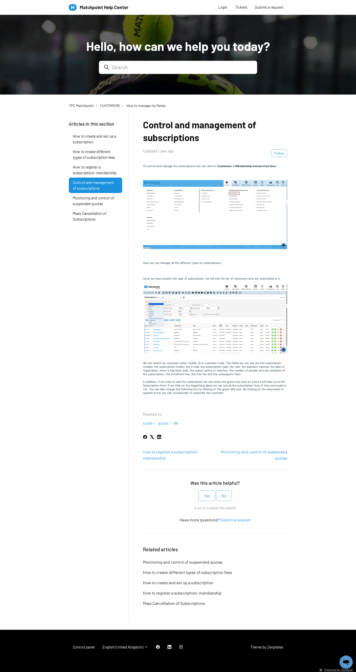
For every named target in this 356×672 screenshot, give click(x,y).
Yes (207, 495)
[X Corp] (152, 437)
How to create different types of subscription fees (187, 572)
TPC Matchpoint (81, 105)
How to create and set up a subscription (178, 582)
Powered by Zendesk (338, 670)
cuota (147, 423)
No (223, 495)
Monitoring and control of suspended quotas (182, 562)
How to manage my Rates (146, 105)
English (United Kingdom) (123, 647)
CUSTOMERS (110, 105)
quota (163, 423)
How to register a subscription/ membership (182, 592)
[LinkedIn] (159, 437)
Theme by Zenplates (266, 646)
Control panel (84, 647)
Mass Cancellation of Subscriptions (174, 603)
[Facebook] (145, 437)
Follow (279, 153)
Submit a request (269, 7)
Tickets (241, 7)
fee (175, 423)
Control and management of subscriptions (93, 185)
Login (222, 7)
